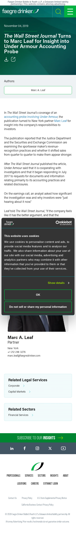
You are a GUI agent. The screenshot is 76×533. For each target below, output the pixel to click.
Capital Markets (16, 391)
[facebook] (24, 448)
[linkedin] (12, 448)
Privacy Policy (27, 497)
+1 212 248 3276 (17, 352)
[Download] (6, 59)
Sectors (42, 475)
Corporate (14, 385)
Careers (35, 483)
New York (13, 348)
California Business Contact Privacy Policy (37, 504)
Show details (56, 282)
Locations (21, 483)
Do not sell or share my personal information (38, 306)
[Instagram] (37, 448)
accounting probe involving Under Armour (31, 117)
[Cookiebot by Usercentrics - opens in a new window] (55, 223)
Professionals (13, 475)
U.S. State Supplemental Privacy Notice (52, 497)
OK (38, 294)
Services (29, 475)
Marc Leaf (60, 121)
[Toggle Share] (13, 59)
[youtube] (63, 448)
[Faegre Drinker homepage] (20, 11)
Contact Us (12, 497)
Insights (54, 475)
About (65, 475)
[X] (50, 448)
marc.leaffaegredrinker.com (24, 355)
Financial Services (18, 415)
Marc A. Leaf (38, 90)
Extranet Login (50, 483)
